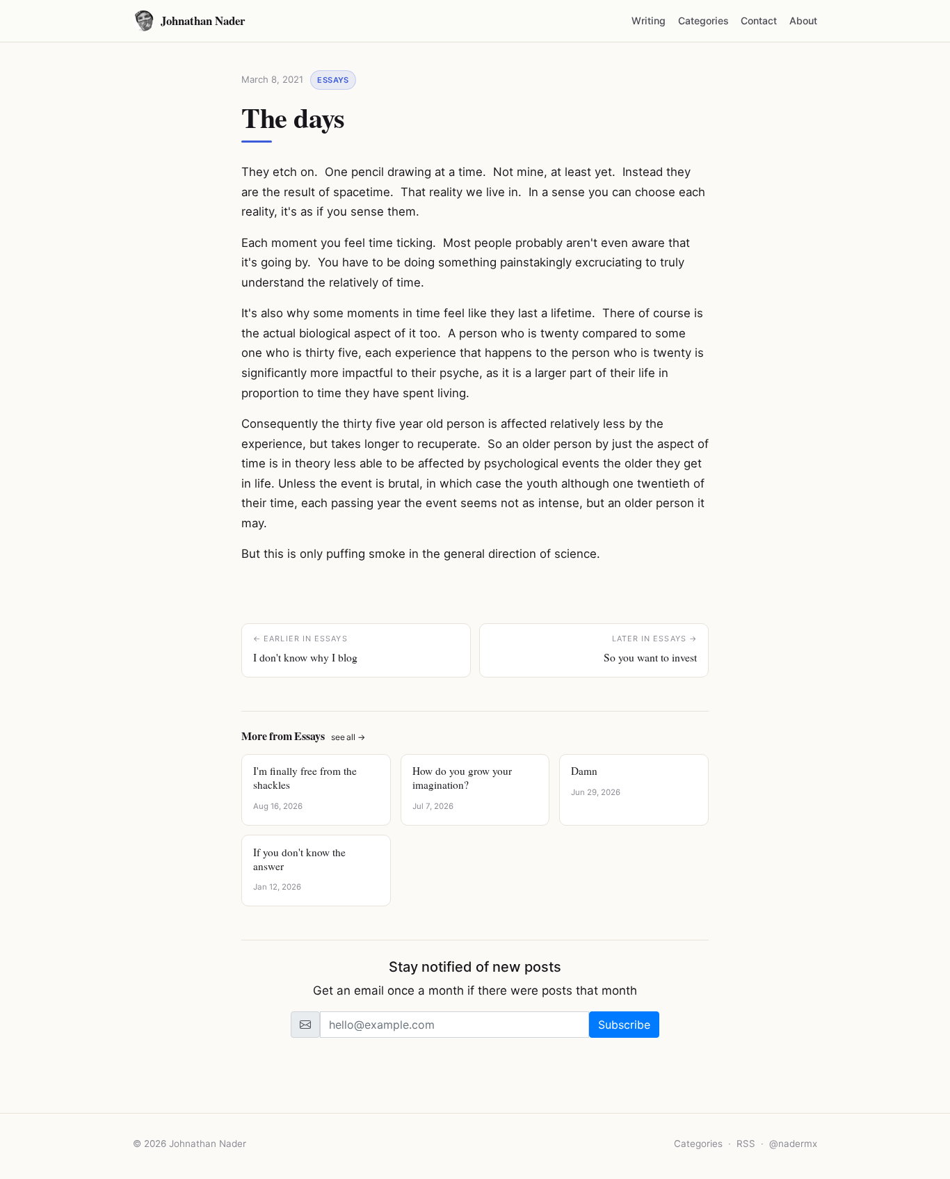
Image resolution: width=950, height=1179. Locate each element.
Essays (333, 80)
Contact (759, 20)
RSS (745, 1143)
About (803, 20)
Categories (703, 20)
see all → (348, 737)
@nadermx (793, 1143)
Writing (648, 20)
